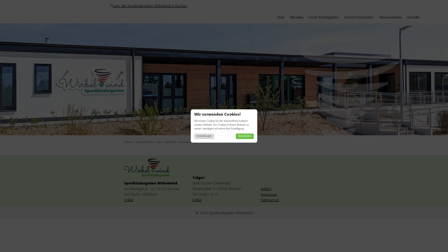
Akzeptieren (245, 136)
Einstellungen (204, 136)
